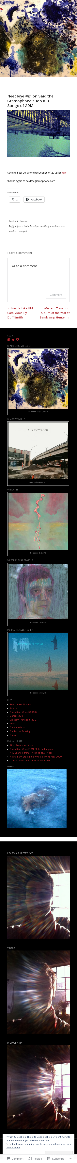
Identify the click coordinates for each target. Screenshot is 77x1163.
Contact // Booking (20, 731)
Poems (13, 708)
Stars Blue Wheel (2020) (23, 712)
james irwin (23, 226)
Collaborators (17, 727)
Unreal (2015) (17, 715)
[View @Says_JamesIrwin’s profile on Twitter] (13, 339)
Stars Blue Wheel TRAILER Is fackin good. (32, 749)
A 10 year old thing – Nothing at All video (31, 752)
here (64, 172)
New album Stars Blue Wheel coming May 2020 (36, 756)
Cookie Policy (13, 1147)
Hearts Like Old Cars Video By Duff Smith (20, 312)
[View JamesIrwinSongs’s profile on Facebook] (8, 339)
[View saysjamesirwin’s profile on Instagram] (17, 339)
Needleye (34, 226)
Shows (13, 735)
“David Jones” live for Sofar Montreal (30, 760)
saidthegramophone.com (52, 226)
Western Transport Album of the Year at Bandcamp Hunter (55, 312)
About (13, 723)
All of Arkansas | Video (22, 745)
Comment (56, 294)
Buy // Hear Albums (20, 704)
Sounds (23, 221)
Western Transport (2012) (23, 719)
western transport (18, 231)
